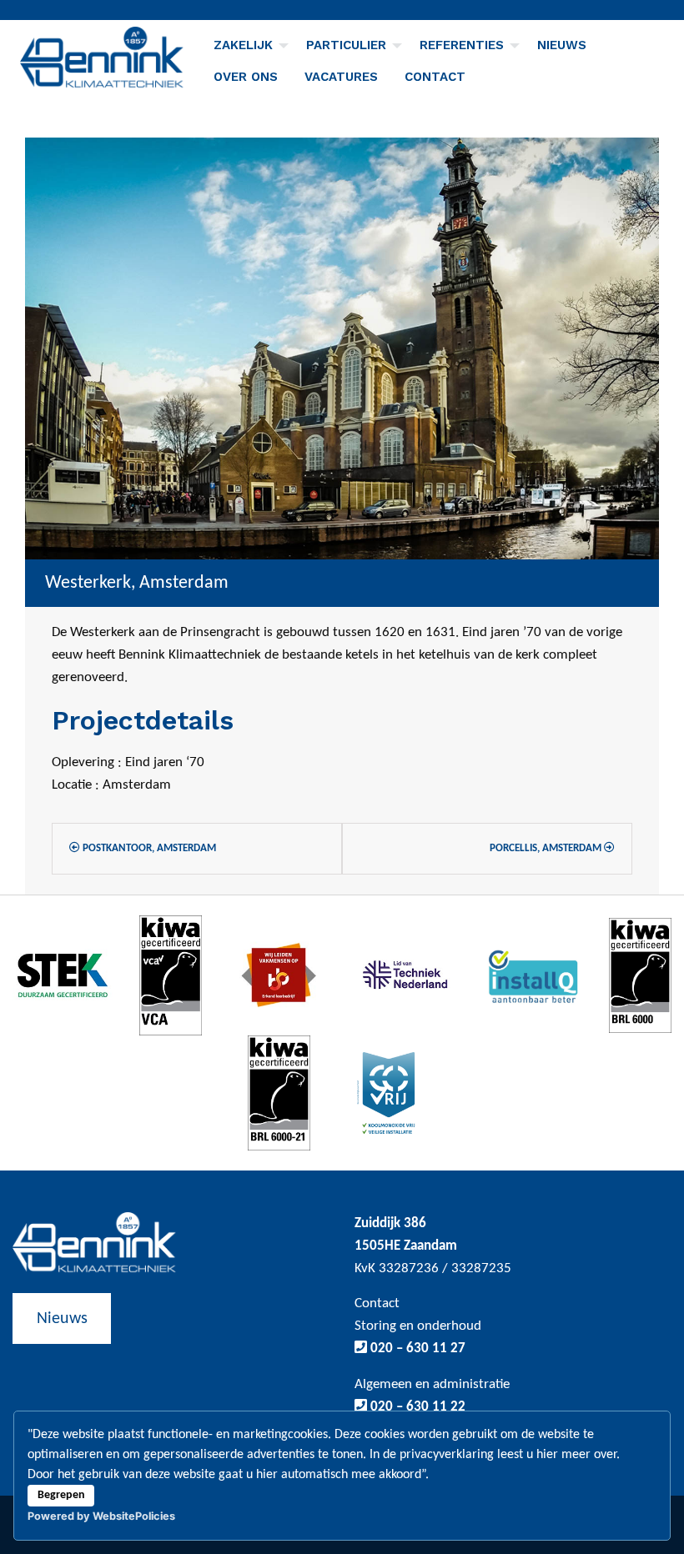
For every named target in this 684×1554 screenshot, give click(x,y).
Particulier (346, 45)
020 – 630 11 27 (416, 1348)
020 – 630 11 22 (416, 1407)
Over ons (246, 76)
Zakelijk (243, 45)
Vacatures (341, 76)
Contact (435, 76)
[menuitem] (246, 45)
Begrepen (61, 1495)
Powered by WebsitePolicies (101, 1516)
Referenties (462, 45)
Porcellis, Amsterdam (547, 848)
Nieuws (561, 45)
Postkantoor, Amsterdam (148, 848)
